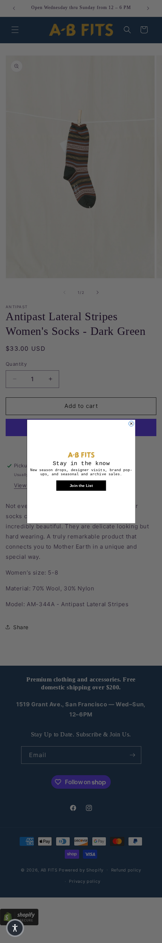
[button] (15, 928)
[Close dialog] (131, 423)
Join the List (80, 485)
